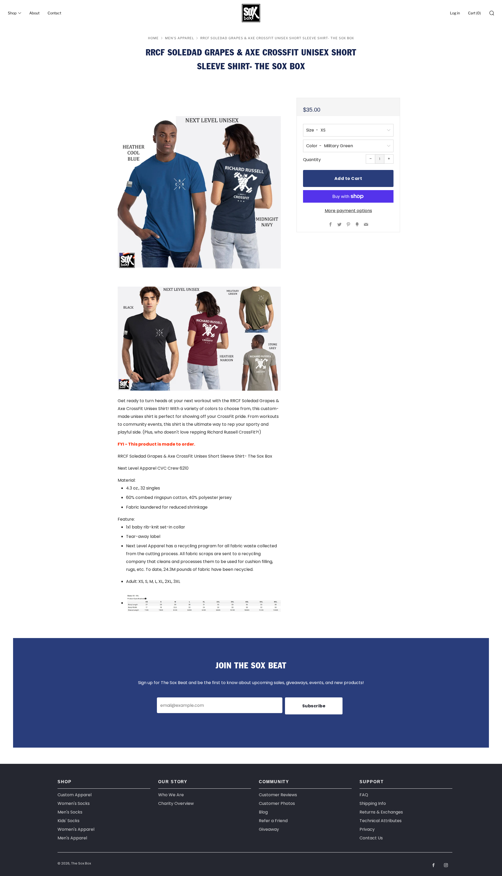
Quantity (312, 160)
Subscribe (314, 706)
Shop (12, 13)
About (34, 13)
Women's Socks (74, 803)
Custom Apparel (75, 795)
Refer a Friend (273, 821)
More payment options (348, 211)
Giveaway (269, 829)
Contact (54, 13)
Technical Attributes (381, 821)
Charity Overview (176, 803)
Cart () (474, 13)
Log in (455, 13)
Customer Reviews (278, 795)
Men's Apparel (179, 38)
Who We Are (171, 795)
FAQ (364, 795)
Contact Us (371, 838)
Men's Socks (70, 812)
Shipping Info (373, 803)
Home (153, 38)
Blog (263, 812)
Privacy (367, 829)
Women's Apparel (76, 829)
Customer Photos (277, 803)
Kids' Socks (68, 821)
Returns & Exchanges (381, 812)
